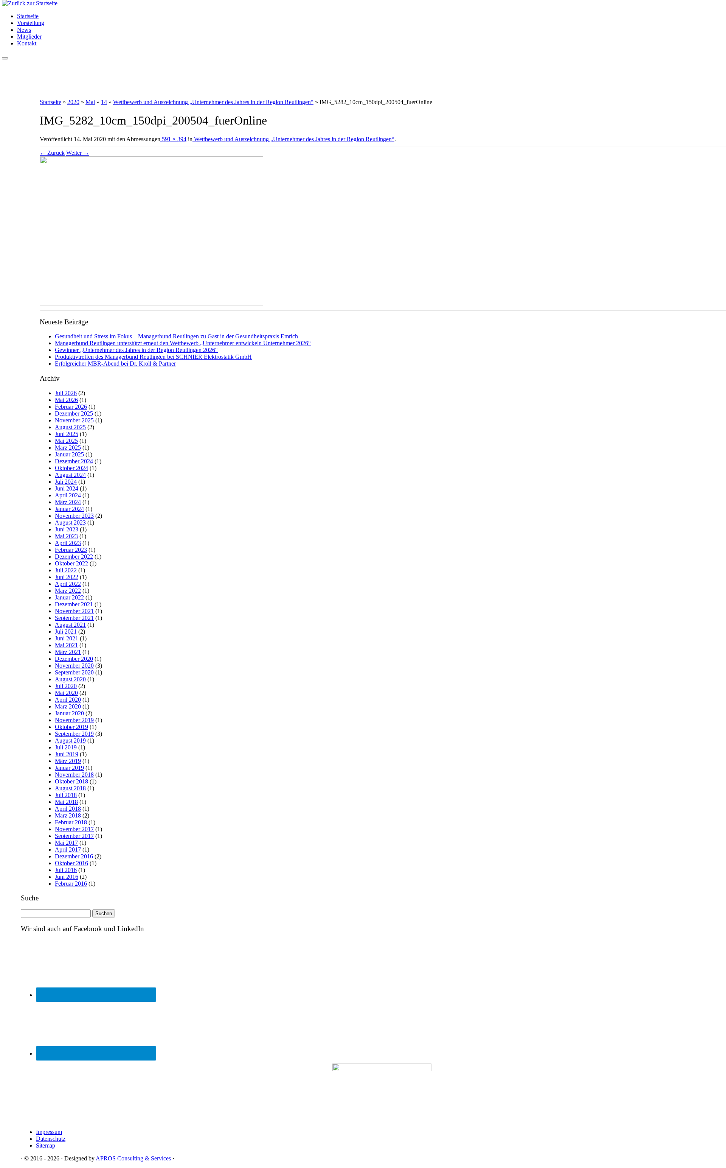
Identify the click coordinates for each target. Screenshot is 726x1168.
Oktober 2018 (71, 781)
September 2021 (74, 618)
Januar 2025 (69, 454)
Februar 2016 (71, 883)
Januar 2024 (69, 509)
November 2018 (74, 774)
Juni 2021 (66, 638)
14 (104, 102)
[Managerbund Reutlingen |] (29, 3)
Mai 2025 (66, 441)
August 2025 (70, 427)
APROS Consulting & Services (133, 1158)
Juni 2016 (66, 877)
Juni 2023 (66, 529)
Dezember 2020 (74, 659)
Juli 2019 (66, 747)
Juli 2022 (66, 570)
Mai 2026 (66, 400)
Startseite (28, 16)
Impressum (49, 1132)
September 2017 (74, 836)
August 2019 (70, 740)
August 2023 (70, 522)
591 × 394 (173, 139)
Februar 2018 (71, 822)
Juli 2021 (66, 631)
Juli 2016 (66, 870)
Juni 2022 (66, 577)
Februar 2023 (71, 550)
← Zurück (52, 153)
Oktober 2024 (71, 468)
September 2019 (74, 733)
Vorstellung (30, 23)
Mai (90, 102)
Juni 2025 (66, 434)
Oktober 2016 (71, 863)
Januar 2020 (69, 713)
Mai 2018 (66, 802)
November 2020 (74, 665)
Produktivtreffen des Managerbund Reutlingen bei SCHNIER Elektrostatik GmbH (153, 357)
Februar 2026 (71, 406)
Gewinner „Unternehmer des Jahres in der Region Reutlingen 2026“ (136, 350)
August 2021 (70, 624)
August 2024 (70, 475)
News (24, 29)
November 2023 (74, 515)
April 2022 (68, 584)
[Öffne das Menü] (5, 58)
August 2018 (70, 788)
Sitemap (45, 1145)
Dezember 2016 (74, 856)
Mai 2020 (66, 693)
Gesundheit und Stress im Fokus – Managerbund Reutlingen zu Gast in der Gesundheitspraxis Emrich (176, 336)
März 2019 (68, 761)
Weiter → (77, 153)
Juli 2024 (66, 481)
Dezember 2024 (74, 461)
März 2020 (68, 706)
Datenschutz (50, 1138)
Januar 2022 (69, 597)
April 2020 (68, 699)
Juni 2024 (66, 488)
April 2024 (68, 495)
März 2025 (68, 447)
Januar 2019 (69, 768)
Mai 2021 (66, 645)
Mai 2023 (66, 536)
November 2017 (74, 829)
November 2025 (74, 420)
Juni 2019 (66, 754)
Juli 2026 (66, 393)
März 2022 (68, 590)
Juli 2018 (66, 795)
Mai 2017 (66, 842)
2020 (73, 102)
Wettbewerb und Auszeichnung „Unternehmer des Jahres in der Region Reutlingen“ (213, 102)
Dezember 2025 (74, 413)
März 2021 (68, 652)
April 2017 (68, 849)
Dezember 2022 (74, 556)
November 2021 (74, 611)
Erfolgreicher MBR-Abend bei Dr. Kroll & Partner (115, 363)
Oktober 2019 (71, 727)
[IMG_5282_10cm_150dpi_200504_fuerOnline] (151, 303)
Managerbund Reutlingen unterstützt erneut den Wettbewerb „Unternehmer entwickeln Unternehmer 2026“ (183, 343)
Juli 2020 (66, 686)
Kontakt (26, 43)
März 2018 (68, 815)
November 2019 (74, 720)
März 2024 (68, 502)
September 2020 (74, 672)
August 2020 (70, 679)
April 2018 (68, 808)
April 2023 (68, 543)
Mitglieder (29, 36)
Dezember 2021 (74, 604)
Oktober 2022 (71, 563)
